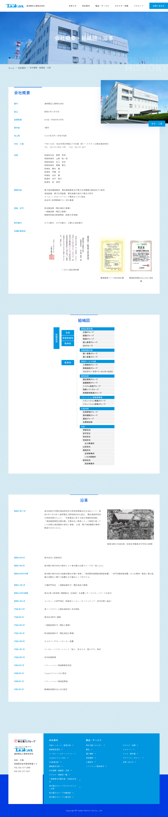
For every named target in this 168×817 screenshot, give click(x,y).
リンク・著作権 (129, 753)
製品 (88, 749)
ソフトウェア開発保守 (95, 766)
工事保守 (89, 762)
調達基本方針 (54, 766)
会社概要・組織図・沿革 (59, 770)
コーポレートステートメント (61, 753)
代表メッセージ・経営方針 (60, 745)
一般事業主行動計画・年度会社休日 (62, 780)
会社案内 (86, 5)
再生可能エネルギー (94, 745)
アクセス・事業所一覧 (58, 774)
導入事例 (89, 753)
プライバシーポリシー (132, 758)
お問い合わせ (158, 5)
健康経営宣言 (54, 749)
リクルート (139, 5)
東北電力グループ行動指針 (60, 793)
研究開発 (89, 758)
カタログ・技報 (121, 5)
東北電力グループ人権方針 (60, 797)
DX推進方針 (54, 762)
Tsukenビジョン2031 (57, 758)
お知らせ (72, 5)
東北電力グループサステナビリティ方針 (62, 787)
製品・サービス (102, 5)
